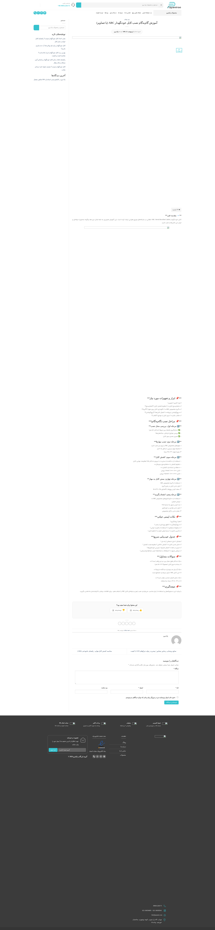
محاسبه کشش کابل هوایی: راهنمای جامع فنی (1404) (94, 651)
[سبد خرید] (36, 5)
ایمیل (141, 688)
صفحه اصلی (146, 13)
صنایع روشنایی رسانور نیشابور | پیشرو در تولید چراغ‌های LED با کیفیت (154, 651)
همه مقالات (126, 19)
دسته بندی (113, 13)
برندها (106, 13)
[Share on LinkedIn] (119, 623)
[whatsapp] (38, 13)
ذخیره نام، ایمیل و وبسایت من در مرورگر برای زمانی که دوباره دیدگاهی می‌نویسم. (150, 697)
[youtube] (44, 13)
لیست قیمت (99, 13)
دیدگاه (176, 668)
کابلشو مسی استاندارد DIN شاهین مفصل (46, 79)
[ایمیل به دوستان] (126, 623)
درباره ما (120, 13)
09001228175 (157, 906)
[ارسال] (78, 5)
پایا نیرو (116, 31)
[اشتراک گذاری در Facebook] (133, 623)
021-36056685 (146, 910)
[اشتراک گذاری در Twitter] (130, 623)
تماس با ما (127, 13)
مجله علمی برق (136, 13)
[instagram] (41, 13)
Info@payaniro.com (157, 915)
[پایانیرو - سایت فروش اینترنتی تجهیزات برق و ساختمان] (174, 5)
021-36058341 (157, 910)
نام (177, 688)
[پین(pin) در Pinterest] (123, 623)
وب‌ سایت (104, 688)
